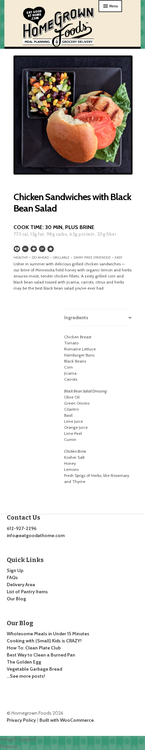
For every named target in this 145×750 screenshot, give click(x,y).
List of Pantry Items (27, 592)
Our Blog (16, 599)
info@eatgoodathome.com (36, 535)
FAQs (12, 577)
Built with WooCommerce (66, 720)
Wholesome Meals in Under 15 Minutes (48, 634)
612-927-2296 (21, 528)
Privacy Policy (21, 720)
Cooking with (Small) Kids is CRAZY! (44, 641)
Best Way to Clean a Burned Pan (41, 655)
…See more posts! (26, 676)
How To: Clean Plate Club (34, 648)
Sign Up (15, 570)
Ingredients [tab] (76, 317)
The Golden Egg (24, 662)
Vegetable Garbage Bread (34, 669)
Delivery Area (21, 585)
